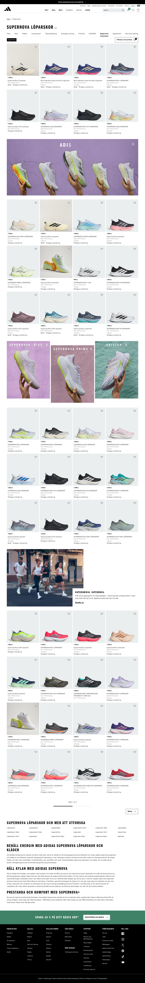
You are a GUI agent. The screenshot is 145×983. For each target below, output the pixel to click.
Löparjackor (33, 828)
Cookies (64, 978)
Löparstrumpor (101, 836)
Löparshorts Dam (57, 836)
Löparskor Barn (79, 836)
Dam (53, 10)
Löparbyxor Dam (13, 832)
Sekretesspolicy (73, 978)
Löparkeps (33, 836)
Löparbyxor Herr (13, 836)
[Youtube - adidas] (129, 962)
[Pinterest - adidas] (129, 951)
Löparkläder (55, 828)
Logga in (133, 6)
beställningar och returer (99, 6)
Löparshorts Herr (79, 828)
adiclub (127, 6)
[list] (72, 33)
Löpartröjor (122, 832)
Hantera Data (57, 978)
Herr (46, 10)
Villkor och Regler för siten (88, 978)
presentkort (111, 6)
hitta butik (83, 6)
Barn (61, 10)
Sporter (79, 10)
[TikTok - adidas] (129, 957)
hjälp (88, 6)
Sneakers (69, 10)
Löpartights (122, 828)
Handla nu (79, 603)
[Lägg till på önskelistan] (35, 47)
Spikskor (121, 836)
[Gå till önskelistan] (133, 10)
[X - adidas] (129, 945)
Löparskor (77, 832)
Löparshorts (55, 832)
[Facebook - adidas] (129, 934)
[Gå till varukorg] (138, 10)
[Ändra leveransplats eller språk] (138, 6)
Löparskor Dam (101, 828)
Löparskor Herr (101, 832)
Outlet (87, 10)
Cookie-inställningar (45, 978)
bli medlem (119, 6)
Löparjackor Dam (35, 832)
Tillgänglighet (102, 978)
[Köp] (7, 9)
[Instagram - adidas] (129, 940)
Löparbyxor (11, 828)
